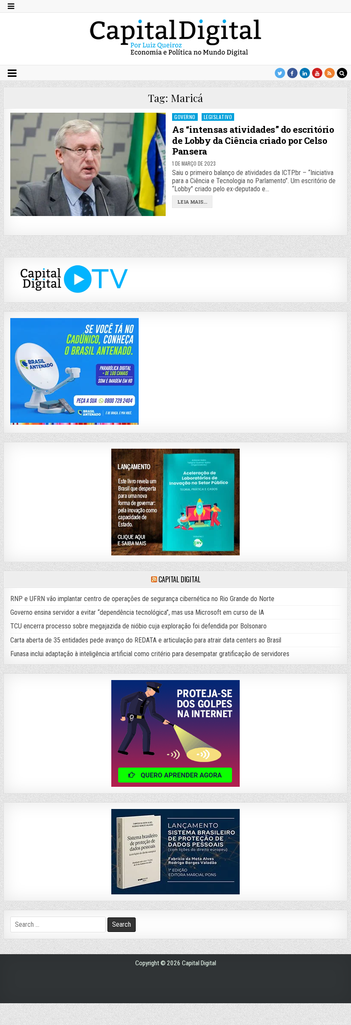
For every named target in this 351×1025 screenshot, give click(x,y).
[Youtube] (317, 73)
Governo (185, 116)
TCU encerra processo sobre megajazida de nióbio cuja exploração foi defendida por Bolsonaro (138, 626)
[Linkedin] (305, 73)
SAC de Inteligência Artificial (329, 1023)
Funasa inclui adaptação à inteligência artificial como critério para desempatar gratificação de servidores (149, 654)
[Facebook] (292, 73)
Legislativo (218, 116)
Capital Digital (179, 579)
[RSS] (329, 73)
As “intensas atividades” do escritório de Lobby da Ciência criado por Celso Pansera (253, 140)
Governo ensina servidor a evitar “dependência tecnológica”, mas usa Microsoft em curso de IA (137, 612)
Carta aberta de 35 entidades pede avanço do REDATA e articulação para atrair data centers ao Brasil (145, 640)
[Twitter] (280, 73)
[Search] (342, 73)
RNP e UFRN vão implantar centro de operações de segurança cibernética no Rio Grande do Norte (142, 599)
